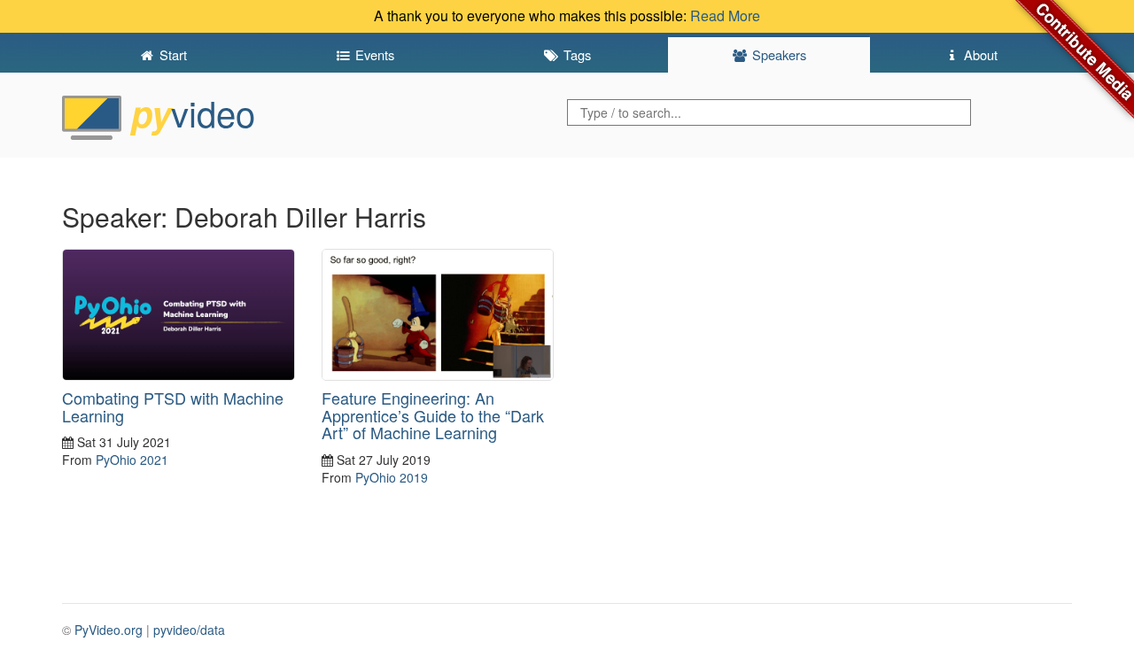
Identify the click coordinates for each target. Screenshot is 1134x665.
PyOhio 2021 (132, 459)
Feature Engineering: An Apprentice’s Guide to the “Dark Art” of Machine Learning (433, 415)
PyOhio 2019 (391, 477)
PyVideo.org (108, 629)
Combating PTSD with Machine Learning (173, 406)
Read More (725, 15)
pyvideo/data (189, 629)
